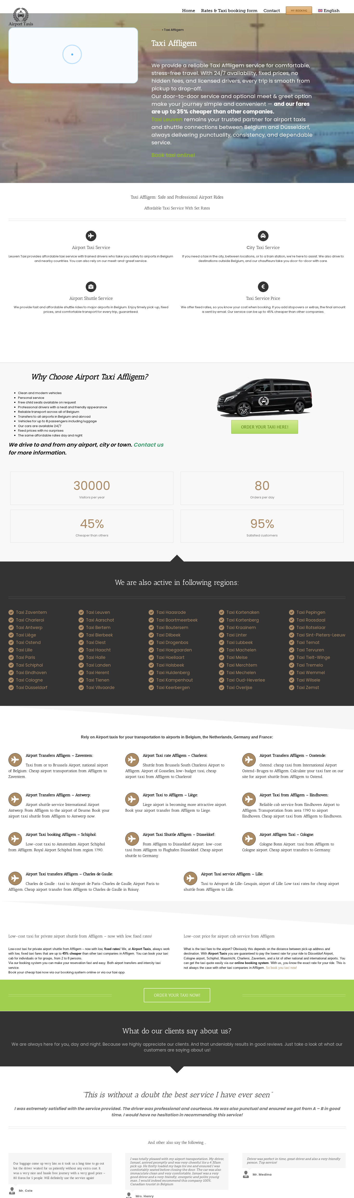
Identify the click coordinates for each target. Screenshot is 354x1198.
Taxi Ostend (28, 642)
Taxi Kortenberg (242, 620)
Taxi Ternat (308, 642)
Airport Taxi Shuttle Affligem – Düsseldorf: (179, 834)
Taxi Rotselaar (311, 627)
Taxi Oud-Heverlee (245, 680)
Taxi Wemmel (310, 673)
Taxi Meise (237, 657)
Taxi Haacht (98, 650)
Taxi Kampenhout (174, 680)
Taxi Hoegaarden (174, 650)
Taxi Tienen (97, 680)
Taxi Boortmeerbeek (176, 620)
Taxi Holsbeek (170, 665)
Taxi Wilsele (308, 680)
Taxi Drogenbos (172, 642)
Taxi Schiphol (29, 665)
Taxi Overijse (239, 687)
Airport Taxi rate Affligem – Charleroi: (175, 755)
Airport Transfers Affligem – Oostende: (293, 755)
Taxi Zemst (307, 687)
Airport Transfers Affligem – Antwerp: (58, 795)
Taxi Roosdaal (310, 620)
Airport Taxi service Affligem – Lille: (232, 874)
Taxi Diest (96, 642)
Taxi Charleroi (30, 620)
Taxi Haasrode (171, 612)
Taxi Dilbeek (168, 635)
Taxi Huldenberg (173, 673)
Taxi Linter (236, 635)
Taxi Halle (95, 657)
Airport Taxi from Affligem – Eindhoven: (294, 795)
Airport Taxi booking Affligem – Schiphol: (61, 834)
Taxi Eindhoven (31, 673)
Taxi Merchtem (241, 665)
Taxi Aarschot (100, 620)
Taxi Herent (97, 673)
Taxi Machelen (241, 650)
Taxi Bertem (98, 627)
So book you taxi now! (281, 968)
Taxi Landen (98, 665)
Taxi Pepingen (310, 612)
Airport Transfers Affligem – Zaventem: (59, 755)
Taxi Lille (24, 650)
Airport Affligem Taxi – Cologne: (287, 834)
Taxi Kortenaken (242, 612)
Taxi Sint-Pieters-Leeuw (320, 635)
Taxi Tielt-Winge (313, 657)
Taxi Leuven (167, 119)
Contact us (148, 444)
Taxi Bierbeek (99, 635)
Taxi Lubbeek (239, 642)
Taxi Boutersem (172, 627)
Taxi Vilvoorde (100, 687)
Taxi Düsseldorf (31, 687)
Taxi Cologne (29, 680)
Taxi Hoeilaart (170, 657)
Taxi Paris (25, 657)
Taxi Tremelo (309, 665)
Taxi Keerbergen (173, 687)
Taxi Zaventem (31, 612)
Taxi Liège (26, 635)
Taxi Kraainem (241, 627)
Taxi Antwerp (29, 627)
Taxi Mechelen (241, 673)
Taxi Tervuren (310, 650)
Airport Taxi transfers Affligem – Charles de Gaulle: (69, 874)
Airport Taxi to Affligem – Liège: (170, 795)
